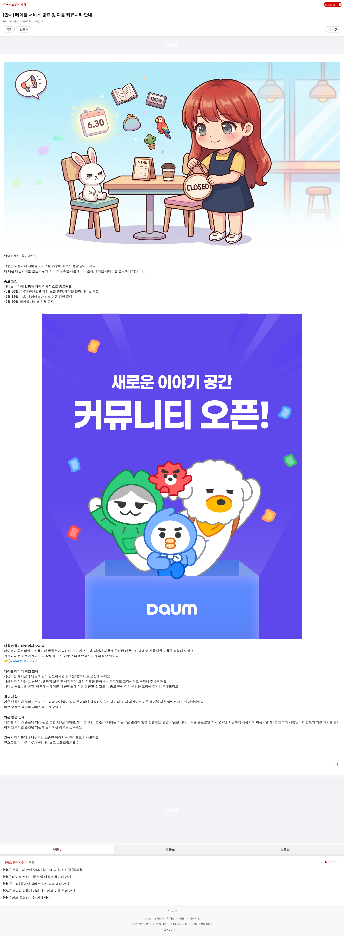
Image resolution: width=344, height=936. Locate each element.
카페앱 (180, 918)
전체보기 (159, 918)
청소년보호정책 (139, 923)
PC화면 (170, 918)
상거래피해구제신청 (180, 923)
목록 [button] (9, 29)
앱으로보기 (331, 4)
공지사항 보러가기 (23, 661)
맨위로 (173, 911)
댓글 (24, 29)
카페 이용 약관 (158, 923)
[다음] (339, 862)
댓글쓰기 (172, 849)
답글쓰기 (286, 849)
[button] (20, 4)
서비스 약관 (193, 918)
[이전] (322, 862)
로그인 (147, 918)
